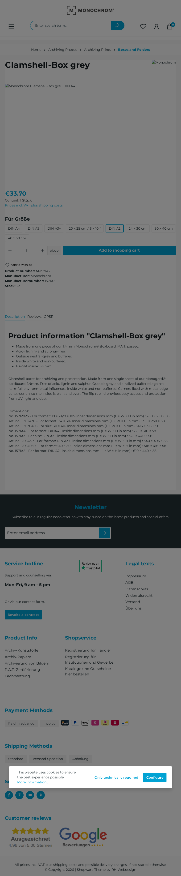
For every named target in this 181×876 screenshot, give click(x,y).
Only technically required (116, 777)
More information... (33, 782)
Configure (155, 777)
